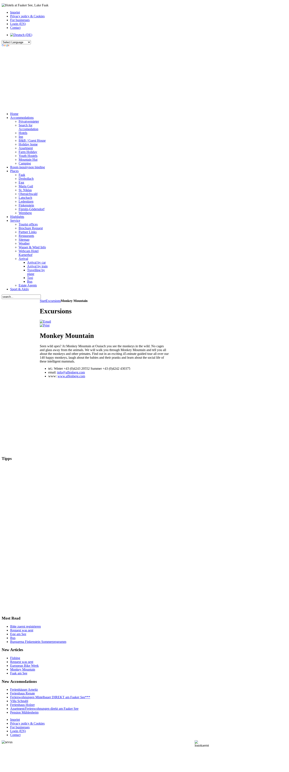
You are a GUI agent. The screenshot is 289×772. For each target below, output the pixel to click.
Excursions (53, 301)
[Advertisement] (105, 79)
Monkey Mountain (22, 669)
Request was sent (21, 630)
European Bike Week (24, 665)
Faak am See (18, 673)
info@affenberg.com (71, 372)
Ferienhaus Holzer (22, 705)
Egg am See (18, 634)
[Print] (45, 325)
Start (43, 301)
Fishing (15, 658)
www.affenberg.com (71, 376)
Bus (12, 638)
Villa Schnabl (19, 701)
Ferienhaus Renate (22, 693)
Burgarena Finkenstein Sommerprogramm (38, 641)
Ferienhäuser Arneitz (24, 689)
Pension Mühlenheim (24, 712)
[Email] (45, 321)
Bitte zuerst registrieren (25, 626)
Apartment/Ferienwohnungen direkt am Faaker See (44, 708)
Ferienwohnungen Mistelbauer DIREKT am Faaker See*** (50, 697)
